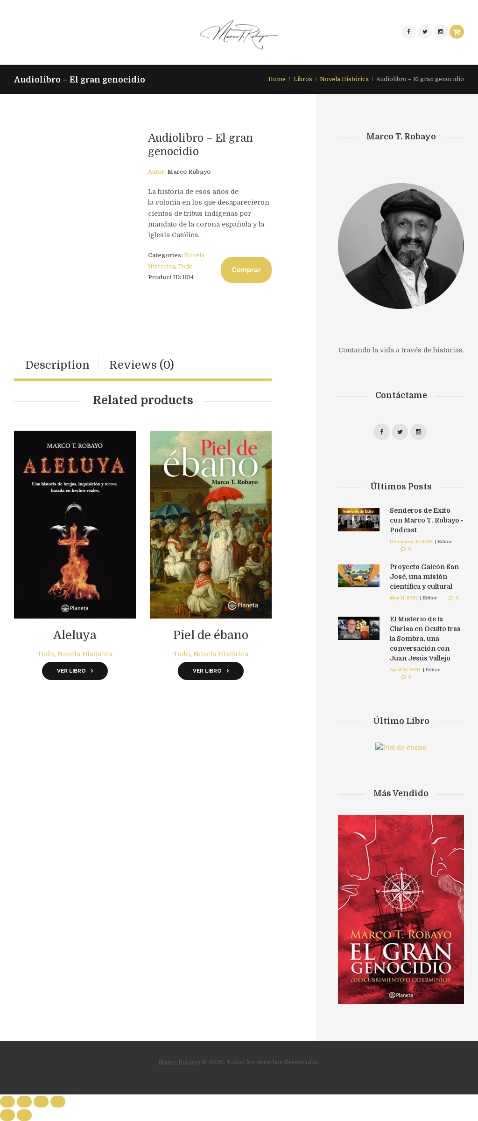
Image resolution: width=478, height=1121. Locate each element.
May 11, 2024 (404, 597)
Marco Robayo (179, 1062)
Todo (185, 266)
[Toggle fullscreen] (41, 1101)
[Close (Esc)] (7, 1101)
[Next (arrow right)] (24, 1115)
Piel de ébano (210, 635)
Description (57, 365)
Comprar (246, 270)
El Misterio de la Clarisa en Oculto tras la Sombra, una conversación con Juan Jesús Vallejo (425, 638)
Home (277, 79)
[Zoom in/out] (57, 1101)
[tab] (57, 365)
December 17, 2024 (411, 541)
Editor (444, 541)
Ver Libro (71, 670)
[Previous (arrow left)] (7, 1115)
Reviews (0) (141, 365)
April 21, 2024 (405, 669)
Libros (303, 79)
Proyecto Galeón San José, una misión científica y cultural (424, 576)
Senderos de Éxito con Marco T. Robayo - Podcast (427, 520)
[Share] (24, 1101)
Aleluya (75, 635)
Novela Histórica (344, 79)
